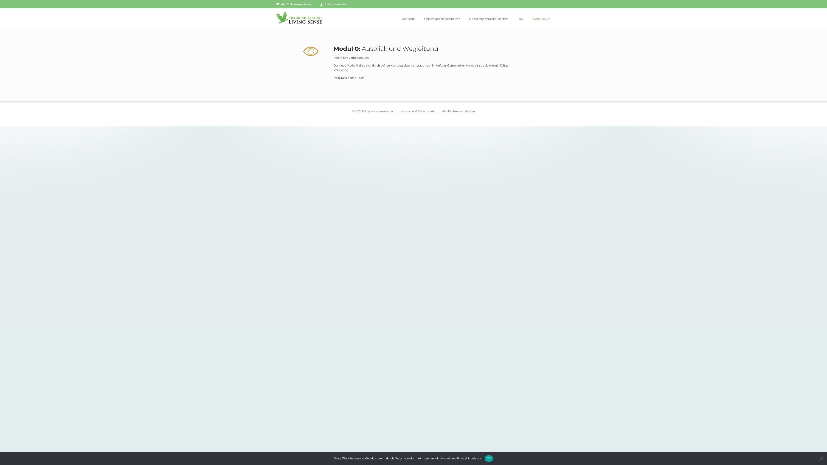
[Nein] (821, 458)
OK (489, 458)
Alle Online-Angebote (296, 4)
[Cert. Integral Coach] (299, 18)
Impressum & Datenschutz (417, 111)
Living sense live (336, 4)
